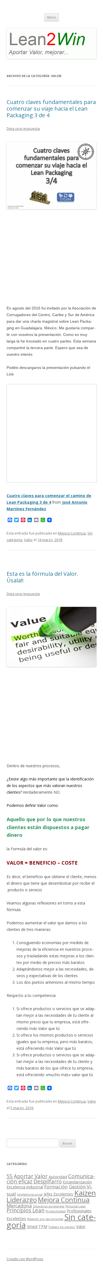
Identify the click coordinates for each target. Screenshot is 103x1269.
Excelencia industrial (25, 1186)
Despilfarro (48, 1181)
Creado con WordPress (25, 1259)
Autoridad (58, 1176)
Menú (51, 17)
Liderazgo (22, 1199)
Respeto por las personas (45, 1219)
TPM (42, 1226)
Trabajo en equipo (61, 1227)
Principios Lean (25, 1210)
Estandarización (77, 1182)
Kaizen (85, 1193)
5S (10, 1176)
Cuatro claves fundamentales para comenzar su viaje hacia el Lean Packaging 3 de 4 (51, 108)
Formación (56, 1186)
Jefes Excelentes (58, 1194)
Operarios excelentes (48, 1206)
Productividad (56, 1211)
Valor (28, 539)
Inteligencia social (30, 1194)
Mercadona (19, 1205)
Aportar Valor (31, 1176)
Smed (32, 1226)
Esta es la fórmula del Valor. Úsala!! (42, 577)
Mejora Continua (72, 533)
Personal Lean (75, 1206)
